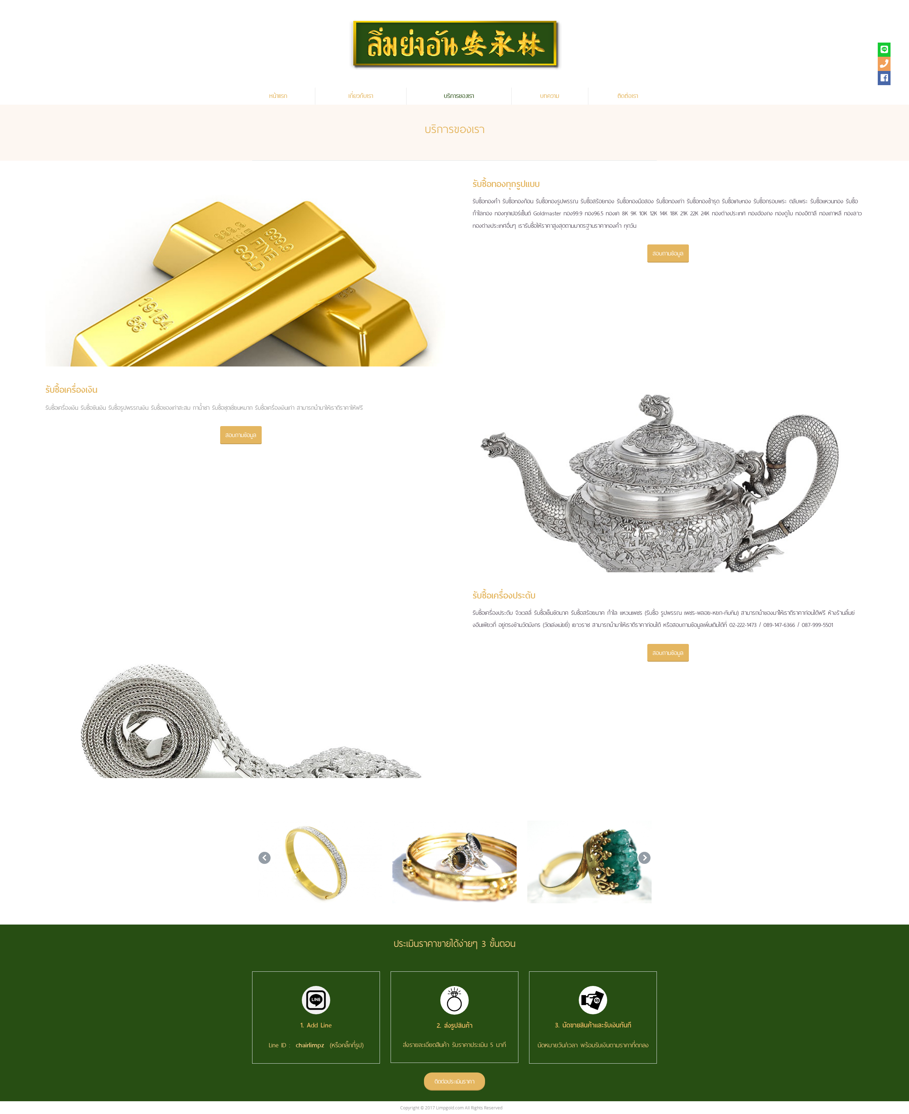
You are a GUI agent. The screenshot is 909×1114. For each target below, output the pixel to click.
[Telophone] (884, 64)
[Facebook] (884, 78)
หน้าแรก (278, 96)
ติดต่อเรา (627, 96)
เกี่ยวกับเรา (360, 96)
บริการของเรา (459, 96)
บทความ (549, 96)
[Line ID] (884, 50)
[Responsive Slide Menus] (454, 43)
